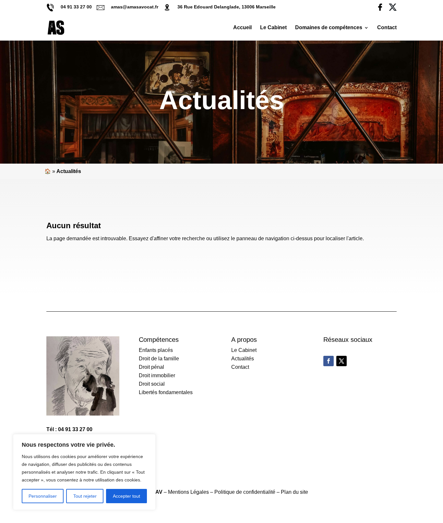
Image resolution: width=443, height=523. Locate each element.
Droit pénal (151, 367)
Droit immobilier (157, 375)
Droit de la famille (159, 358)
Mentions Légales (188, 492)
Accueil (242, 27)
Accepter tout (126, 496)
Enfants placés (156, 350)
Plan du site (294, 492)
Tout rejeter (85, 496)
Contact (387, 27)
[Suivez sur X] (341, 361)
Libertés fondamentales (166, 392)
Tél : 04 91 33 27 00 (69, 429)
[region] (84, 472)
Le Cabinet (273, 27)
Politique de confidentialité (244, 492)
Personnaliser (43, 496)
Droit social (152, 384)
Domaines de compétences (328, 27)
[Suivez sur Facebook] (328, 361)
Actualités (242, 358)
